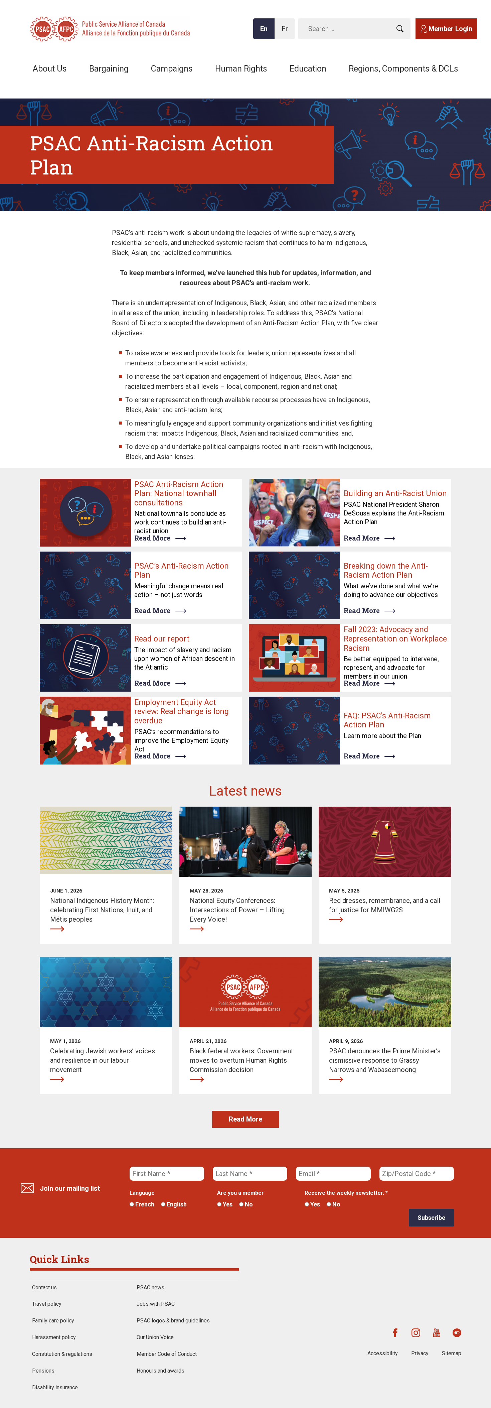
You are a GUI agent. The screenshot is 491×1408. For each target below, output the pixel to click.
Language (142, 1193)
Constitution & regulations (62, 1354)
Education (308, 69)
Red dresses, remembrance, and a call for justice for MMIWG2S (336, 919)
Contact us (44, 1287)
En (266, 32)
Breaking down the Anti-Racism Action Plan (386, 571)
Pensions (43, 1371)
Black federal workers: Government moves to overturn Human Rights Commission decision (197, 1079)
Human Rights (241, 69)
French (144, 1204)
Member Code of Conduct (167, 1354)
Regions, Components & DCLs (403, 69)
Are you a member (240, 1193)
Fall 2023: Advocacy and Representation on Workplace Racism (395, 639)
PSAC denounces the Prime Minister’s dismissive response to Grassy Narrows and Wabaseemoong (336, 1079)
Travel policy (46, 1304)
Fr (287, 32)
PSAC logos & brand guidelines (173, 1320)
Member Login (450, 29)
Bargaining (109, 69)
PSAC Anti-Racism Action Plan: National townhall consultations (178, 493)
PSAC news (150, 1287)
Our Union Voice (155, 1337)
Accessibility (382, 1353)
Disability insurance (55, 1387)
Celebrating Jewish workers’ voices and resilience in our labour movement (57, 1079)
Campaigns (172, 69)
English (176, 1204)
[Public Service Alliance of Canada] (73, 28)
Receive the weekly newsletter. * (346, 1193)
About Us (50, 69)
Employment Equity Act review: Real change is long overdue (181, 711)
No (248, 1204)
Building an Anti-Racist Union (395, 493)
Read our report (161, 638)
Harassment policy (54, 1337)
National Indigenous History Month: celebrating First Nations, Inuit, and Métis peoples (57, 929)
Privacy (420, 1353)
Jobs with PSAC (156, 1304)
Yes (226, 1204)
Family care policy (53, 1320)
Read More (152, 538)
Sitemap (451, 1353)
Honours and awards (160, 1371)
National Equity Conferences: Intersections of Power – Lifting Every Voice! (197, 929)
